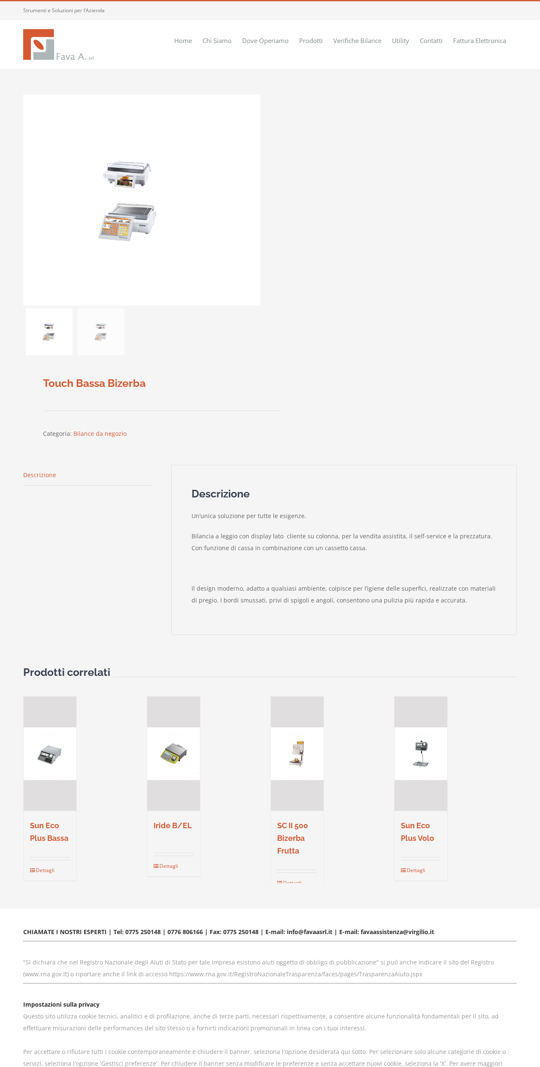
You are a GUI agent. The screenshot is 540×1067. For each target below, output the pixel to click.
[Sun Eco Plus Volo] (420, 754)
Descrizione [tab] (39, 475)
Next (254, 200)
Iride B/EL (173, 825)
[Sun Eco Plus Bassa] (50, 754)
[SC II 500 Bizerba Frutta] (297, 754)
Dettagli (42, 870)
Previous (29, 200)
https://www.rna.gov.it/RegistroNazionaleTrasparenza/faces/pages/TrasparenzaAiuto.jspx (295, 974)
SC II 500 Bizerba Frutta (292, 838)
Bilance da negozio (100, 434)
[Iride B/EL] (173, 754)
